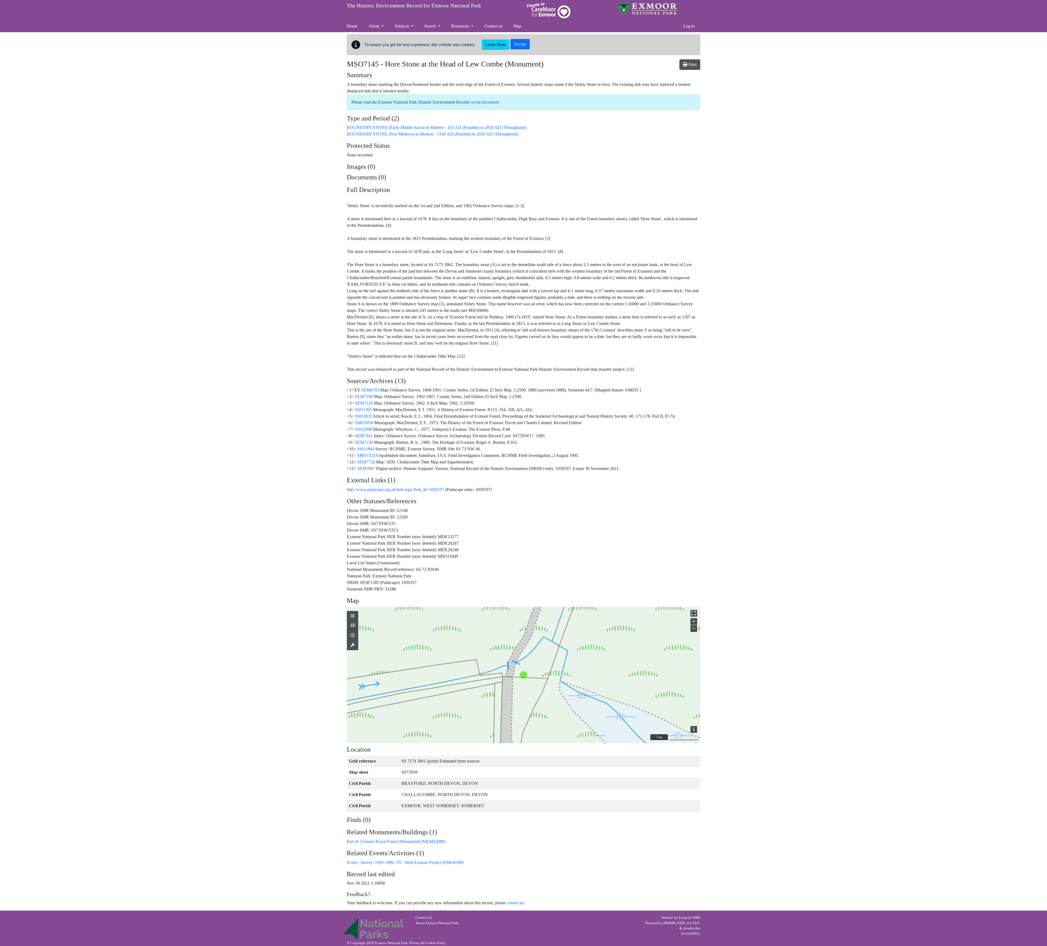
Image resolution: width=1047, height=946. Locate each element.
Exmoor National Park (647, 9)
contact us (515, 902)
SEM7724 (366, 462)
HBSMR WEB (674, 923)
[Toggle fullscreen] (693, 613)
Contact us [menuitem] (493, 26)
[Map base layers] (352, 626)
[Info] (352, 635)
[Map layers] (352, 616)
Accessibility (690, 933)
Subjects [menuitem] (402, 26)
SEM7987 (366, 468)
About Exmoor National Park (437, 923)
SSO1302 (363, 409)
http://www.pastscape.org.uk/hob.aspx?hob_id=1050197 (395, 489)
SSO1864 (365, 449)
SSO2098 (363, 429)
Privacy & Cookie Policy (427, 943)
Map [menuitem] (517, 26)
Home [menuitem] (352, 26)
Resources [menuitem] (460, 26)
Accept (520, 44)
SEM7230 (364, 442)
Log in (689, 26)
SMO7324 (366, 455)
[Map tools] (352, 645)
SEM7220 (364, 403)
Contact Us (424, 918)
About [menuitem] (374, 26)
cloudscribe (691, 928)
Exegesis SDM (689, 918)
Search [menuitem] (430, 26)
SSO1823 (363, 416)
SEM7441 (364, 435)
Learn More (495, 44)
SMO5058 (364, 422)
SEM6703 (370, 390)
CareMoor (548, 10)
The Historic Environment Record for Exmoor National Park (414, 5)
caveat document (484, 102)
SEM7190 (364, 396)
